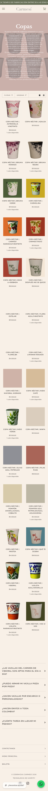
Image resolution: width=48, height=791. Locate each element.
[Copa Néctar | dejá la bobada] (12, 267)
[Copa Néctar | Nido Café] (35, 378)
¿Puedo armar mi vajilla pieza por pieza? (20, 685)
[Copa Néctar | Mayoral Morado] (12, 378)
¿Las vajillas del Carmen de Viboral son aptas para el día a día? (21, 671)
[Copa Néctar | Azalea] (35, 109)
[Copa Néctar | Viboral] (12, 570)
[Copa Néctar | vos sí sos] (35, 611)
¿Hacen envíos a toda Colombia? (15, 710)
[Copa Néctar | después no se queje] (35, 267)
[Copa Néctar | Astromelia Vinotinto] (12, 109)
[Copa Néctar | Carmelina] (35, 188)
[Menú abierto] (6, 9)
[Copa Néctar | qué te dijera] (35, 536)
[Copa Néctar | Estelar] (12, 301)
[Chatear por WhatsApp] (41, 784)
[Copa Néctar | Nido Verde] (12, 416)
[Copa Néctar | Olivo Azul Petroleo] (12, 455)
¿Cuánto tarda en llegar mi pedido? (19, 722)
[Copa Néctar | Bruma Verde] (12, 188)
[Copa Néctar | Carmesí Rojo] (35, 226)
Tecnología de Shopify (24, 778)
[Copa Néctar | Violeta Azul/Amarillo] (35, 570)
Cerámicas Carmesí (22, 774)
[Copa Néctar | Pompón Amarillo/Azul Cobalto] (12, 493)
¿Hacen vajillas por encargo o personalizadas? (21, 697)
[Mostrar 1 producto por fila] (40, 95)
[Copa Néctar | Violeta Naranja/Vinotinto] (12, 611)
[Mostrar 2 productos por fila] (44, 95)
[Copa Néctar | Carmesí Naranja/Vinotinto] (12, 226)
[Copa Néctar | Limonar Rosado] (35, 339)
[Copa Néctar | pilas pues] (35, 455)
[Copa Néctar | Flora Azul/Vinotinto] (35, 301)
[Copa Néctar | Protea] (12, 536)
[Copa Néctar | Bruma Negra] (35, 149)
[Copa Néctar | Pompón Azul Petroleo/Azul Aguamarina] (35, 493)
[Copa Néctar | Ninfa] (35, 416)
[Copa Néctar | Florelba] (12, 339)
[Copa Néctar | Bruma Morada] (12, 149)
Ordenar (20, 95)
